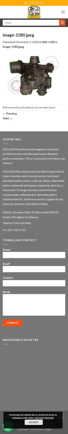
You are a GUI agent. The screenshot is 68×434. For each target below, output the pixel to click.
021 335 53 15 (17, 230)
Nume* (7, 249)
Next (8, 118)
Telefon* (8, 277)
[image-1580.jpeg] (34, 76)
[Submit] (62, 23)
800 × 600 (48, 42)
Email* (6, 263)
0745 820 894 (22, 223)
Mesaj (6, 291)
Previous (10, 113)
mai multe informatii (44, 417)
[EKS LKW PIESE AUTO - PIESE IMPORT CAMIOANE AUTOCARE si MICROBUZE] (34, 12)
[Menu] (63, 12)
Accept (33, 422)
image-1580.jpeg (13, 46)
